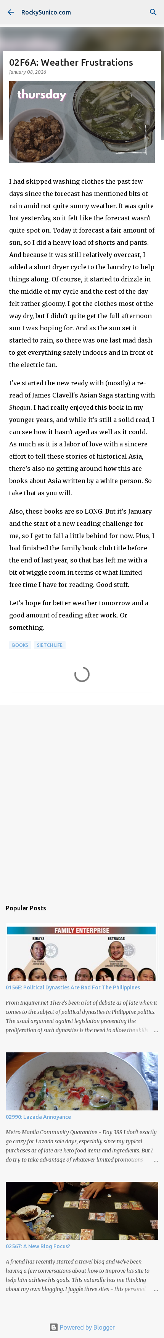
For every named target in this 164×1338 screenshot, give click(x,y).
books (20, 645)
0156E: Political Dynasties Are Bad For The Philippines (73, 987)
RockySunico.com (46, 12)
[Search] (153, 12)
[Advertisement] (82, 799)
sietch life (50, 645)
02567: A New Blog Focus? (38, 1246)
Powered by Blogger (86, 1327)
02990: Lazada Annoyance (38, 1117)
